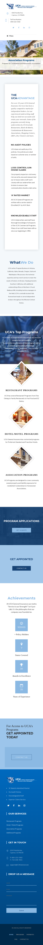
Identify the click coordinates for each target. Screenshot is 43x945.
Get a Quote (21, 530)
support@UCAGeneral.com (19, 865)
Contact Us (21, 568)
